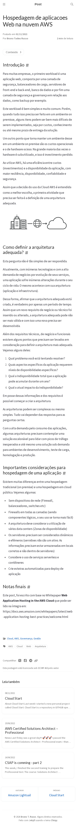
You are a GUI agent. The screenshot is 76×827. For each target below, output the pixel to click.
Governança (26, 638)
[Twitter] (20, 661)
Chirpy (54, 820)
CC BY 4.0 (43, 668)
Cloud (10, 638)
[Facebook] (25, 661)
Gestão (37, 638)
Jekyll (32, 820)
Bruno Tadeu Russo (17, 38)
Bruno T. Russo (28, 816)
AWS (16, 638)
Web (28, 646)
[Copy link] (36, 661)
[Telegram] (31, 661)
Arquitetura (40, 646)
